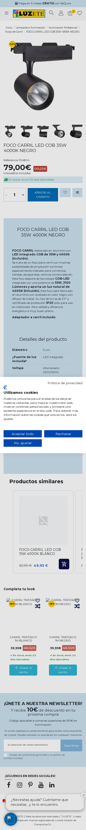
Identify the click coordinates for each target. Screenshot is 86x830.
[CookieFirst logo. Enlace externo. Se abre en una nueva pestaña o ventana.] (5, 387)
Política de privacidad (65, 383)
